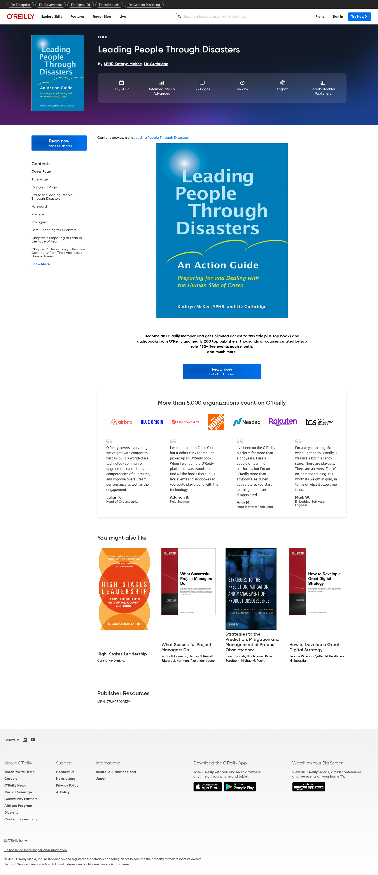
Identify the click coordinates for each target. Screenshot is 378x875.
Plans (319, 16)
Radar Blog (102, 16)
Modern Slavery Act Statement (109, 864)
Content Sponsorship (21, 819)
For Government (50, 5)
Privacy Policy (67, 785)
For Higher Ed (80, 5)
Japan (101, 778)
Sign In (337, 16)
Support (64, 763)
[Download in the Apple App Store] (207, 790)
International (108, 763)
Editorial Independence (68, 864)
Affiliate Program (18, 805)
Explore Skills (51, 16)
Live (122, 16)
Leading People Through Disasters (161, 137)
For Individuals (109, 5)
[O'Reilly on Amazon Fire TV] (308, 790)
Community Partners (20, 799)
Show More (41, 264)
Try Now (357, 16)
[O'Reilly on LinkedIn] (25, 740)
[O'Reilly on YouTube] (33, 740)
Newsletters (65, 778)
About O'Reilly (18, 763)
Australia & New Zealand (116, 771)
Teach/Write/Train (19, 771)
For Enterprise (20, 5)
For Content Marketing (144, 5)
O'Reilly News (15, 785)
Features (77, 16)
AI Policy (63, 792)
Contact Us (65, 771)
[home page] (21, 16)
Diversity (11, 812)
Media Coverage (18, 792)
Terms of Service (16, 864)
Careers (10, 778)
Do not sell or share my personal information (35, 850)
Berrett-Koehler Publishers (322, 91)
